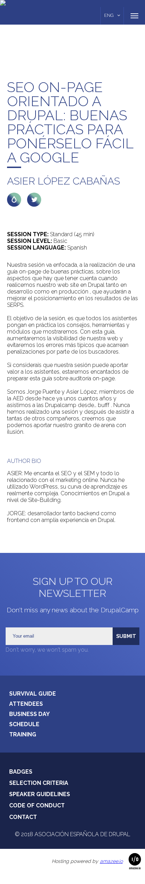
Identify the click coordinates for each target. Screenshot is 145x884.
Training (22, 734)
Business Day (29, 714)
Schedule (24, 724)
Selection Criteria (38, 783)
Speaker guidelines (39, 794)
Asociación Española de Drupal (82, 834)
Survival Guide (32, 693)
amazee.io (111, 861)
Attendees (26, 704)
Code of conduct (37, 805)
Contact (23, 817)
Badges (20, 771)
